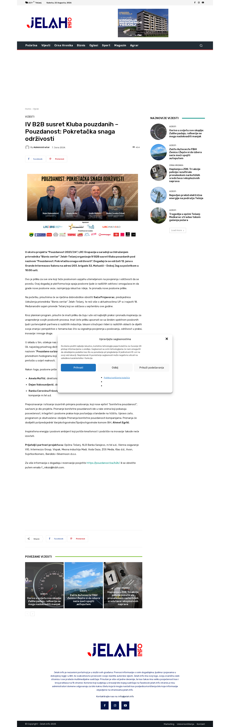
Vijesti (36, 108)
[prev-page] (27, 614)
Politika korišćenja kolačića (117, 377)
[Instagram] (199, 3)
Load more (176, 230)
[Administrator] (27, 147)
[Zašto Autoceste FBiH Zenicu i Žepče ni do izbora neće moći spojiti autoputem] (83, 585)
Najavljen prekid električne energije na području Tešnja (186, 197)
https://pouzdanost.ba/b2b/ (103, 462)
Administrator (42, 147)
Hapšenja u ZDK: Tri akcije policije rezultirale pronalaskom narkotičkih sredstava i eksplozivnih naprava (123, 598)
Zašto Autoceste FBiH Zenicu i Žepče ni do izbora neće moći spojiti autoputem (83, 600)
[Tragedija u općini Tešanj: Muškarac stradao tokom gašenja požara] (158, 215)
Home (28, 108)
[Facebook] (195, 3)
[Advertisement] (115, 78)
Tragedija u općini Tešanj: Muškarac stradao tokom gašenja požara (185, 217)
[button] (167, 339)
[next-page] (32, 614)
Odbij (115, 367)
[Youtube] (203, 3)
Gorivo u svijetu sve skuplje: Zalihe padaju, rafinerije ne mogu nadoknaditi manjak (44, 601)
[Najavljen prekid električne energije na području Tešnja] (158, 195)
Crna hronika (123, 588)
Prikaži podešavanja (151, 367)
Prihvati (78, 367)
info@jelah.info (126, 696)
